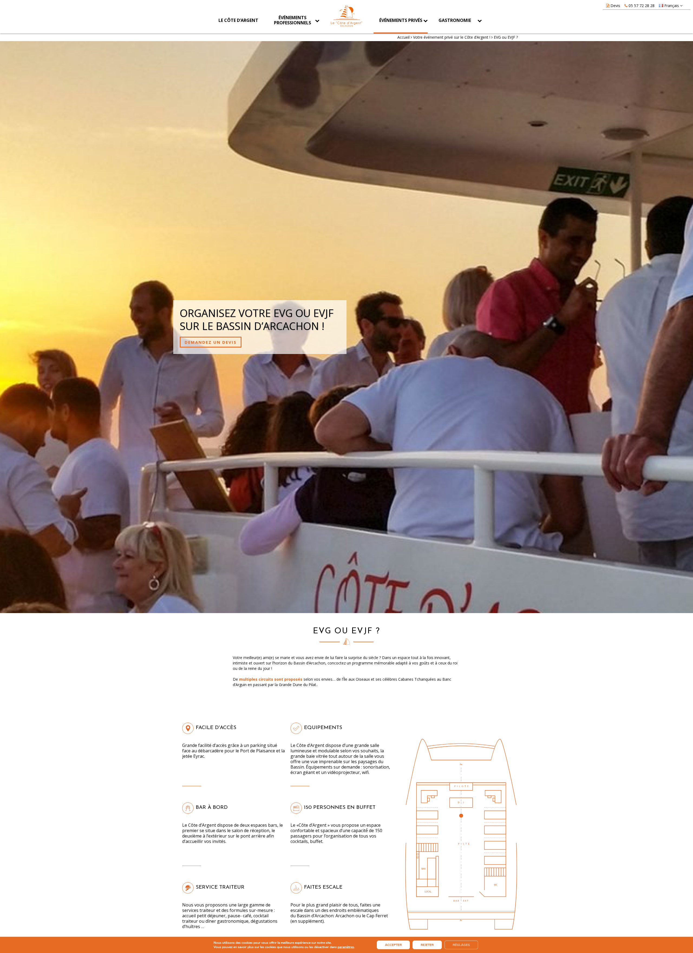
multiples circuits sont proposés (270, 679)
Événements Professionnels (292, 20)
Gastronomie (455, 20)
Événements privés (400, 20)
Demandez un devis (211, 342)
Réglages (461, 945)
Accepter (393, 945)
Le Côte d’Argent (238, 20)
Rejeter (427, 945)
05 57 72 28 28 (642, 5)
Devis (615, 5)
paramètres (346, 947)
